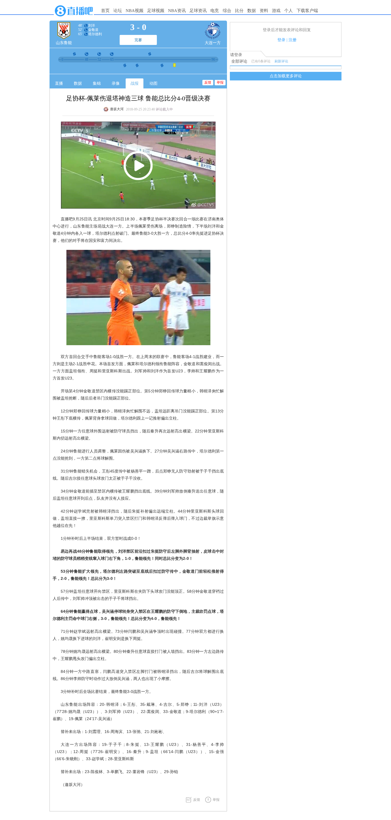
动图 (153, 83)
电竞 (214, 10)
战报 (135, 83)
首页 (105, 10)
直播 (59, 83)
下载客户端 (307, 10)
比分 (239, 10)
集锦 (97, 83)
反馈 (207, 82)
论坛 (117, 10)
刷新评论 (281, 61)
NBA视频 (134, 10)
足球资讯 (198, 10)
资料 (264, 10)
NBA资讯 (177, 10)
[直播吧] (74, 18)
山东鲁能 (64, 43)
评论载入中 (164, 109)
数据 (251, 10)
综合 (227, 10)
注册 (293, 40)
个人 (288, 10)
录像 (116, 83)
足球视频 (155, 10)
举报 (220, 82)
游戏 (276, 10)
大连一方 (213, 43)
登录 (281, 40)
